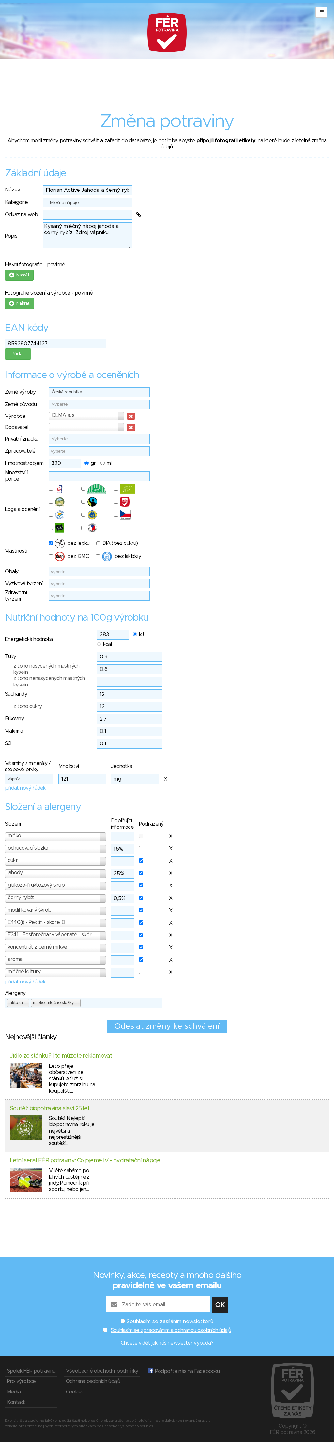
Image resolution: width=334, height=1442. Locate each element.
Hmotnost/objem (24, 463)
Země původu (21, 404)
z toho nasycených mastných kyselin (46, 669)
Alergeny (15, 993)
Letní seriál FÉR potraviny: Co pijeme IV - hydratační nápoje (85, 1161)
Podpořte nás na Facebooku (186, 1371)
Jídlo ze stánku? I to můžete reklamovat (61, 1056)
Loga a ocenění (22, 509)
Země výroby (20, 392)
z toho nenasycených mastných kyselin (49, 681)
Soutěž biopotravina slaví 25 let (49, 1108)
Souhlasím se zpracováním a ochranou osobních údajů (171, 1330)
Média (14, 1391)
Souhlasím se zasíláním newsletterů (170, 1321)
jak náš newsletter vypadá (181, 1343)
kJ (141, 634)
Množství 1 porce (16, 475)
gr (93, 463)
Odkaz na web (21, 214)
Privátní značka (21, 439)
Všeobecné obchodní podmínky (102, 1371)
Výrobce (15, 416)
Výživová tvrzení (23, 583)
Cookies (75, 1391)
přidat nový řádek (25, 788)
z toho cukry (27, 706)
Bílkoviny (14, 718)
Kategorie (16, 202)
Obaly (11, 571)
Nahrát (21, 275)
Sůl (8, 743)
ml (109, 463)
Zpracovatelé (20, 451)
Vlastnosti (16, 551)
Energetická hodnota (29, 639)
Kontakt (16, 1402)
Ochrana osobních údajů (93, 1381)
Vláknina (14, 731)
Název (12, 189)
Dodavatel (16, 427)
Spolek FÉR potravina (31, 1371)
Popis (11, 236)
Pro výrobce (21, 1381)
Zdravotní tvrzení (16, 595)
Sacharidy (16, 694)
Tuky (10, 656)
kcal (107, 644)
